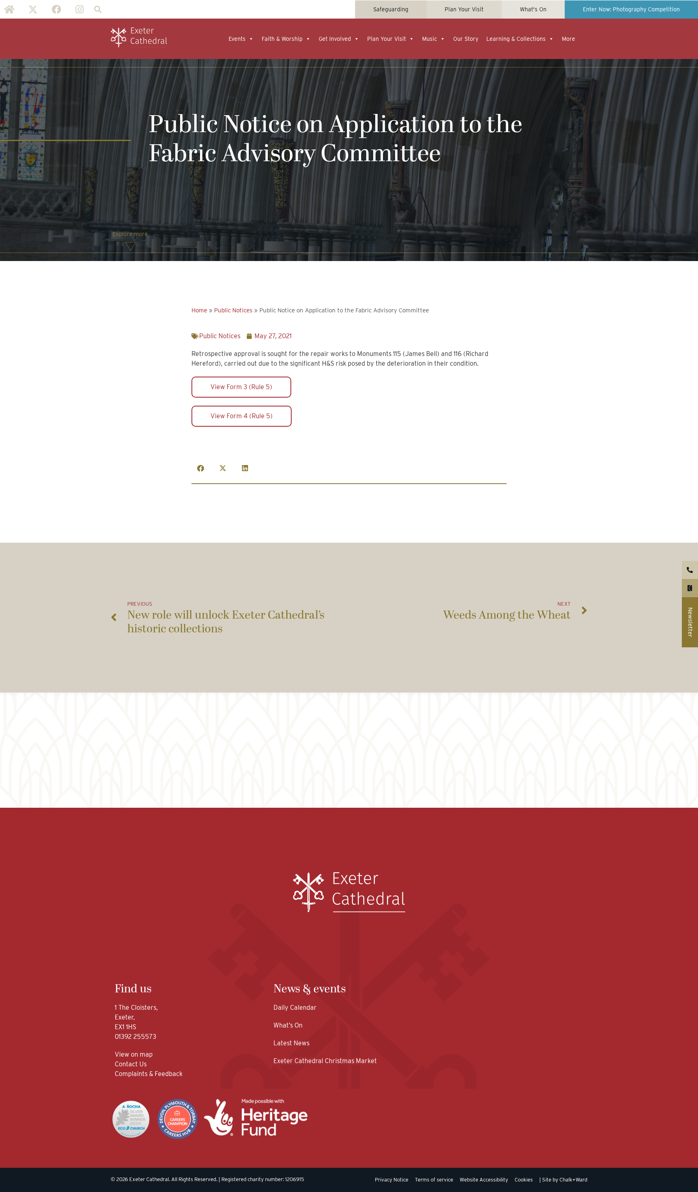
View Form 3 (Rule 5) (241, 387)
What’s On (288, 1025)
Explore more (130, 234)
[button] (97, 9)
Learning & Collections (516, 39)
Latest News (291, 1043)
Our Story (465, 39)
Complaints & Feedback (149, 1074)
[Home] (9, 9)
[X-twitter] (32, 9)
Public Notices (233, 310)
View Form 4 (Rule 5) (241, 416)
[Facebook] (56, 9)
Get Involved (335, 39)
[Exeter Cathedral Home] (139, 37)
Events (237, 39)
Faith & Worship (282, 39)
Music (429, 39)
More (568, 39)
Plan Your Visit (386, 39)
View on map (134, 1054)
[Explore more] (130, 246)
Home (199, 310)
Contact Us (131, 1064)
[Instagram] (79, 9)
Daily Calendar (295, 1007)
